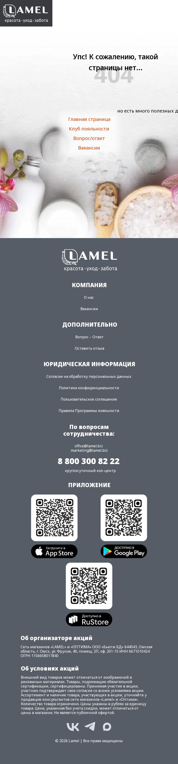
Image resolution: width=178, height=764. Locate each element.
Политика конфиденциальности (89, 387)
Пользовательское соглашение (89, 399)
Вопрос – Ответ (89, 336)
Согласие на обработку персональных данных (88, 376)
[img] (26, 13)
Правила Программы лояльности (89, 410)
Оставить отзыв (89, 348)
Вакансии (89, 148)
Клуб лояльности (89, 129)
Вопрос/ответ (89, 138)
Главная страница (89, 119)
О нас (89, 297)
